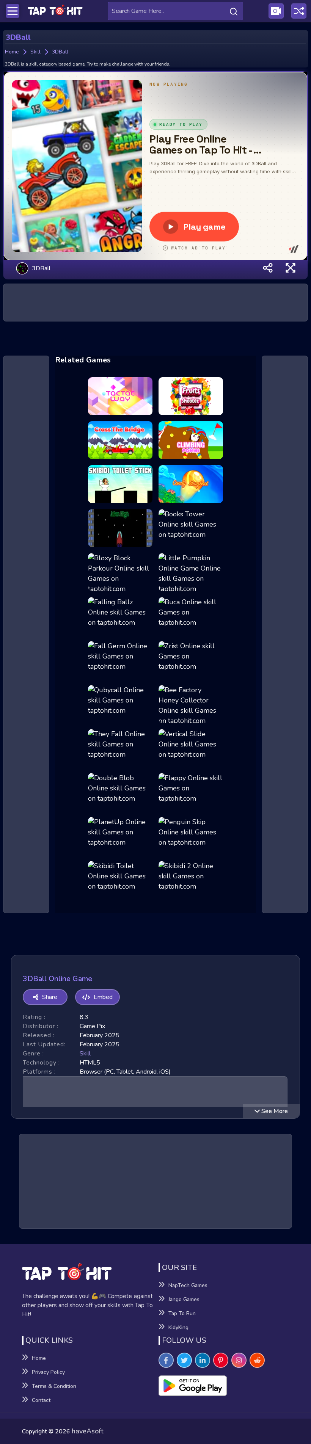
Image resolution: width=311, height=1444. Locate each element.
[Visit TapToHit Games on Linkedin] (202, 1360)
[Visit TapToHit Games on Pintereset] (220, 1360)
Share (49, 997)
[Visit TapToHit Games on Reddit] (257, 1360)
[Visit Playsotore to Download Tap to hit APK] (224, 1385)
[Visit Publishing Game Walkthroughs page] (276, 11)
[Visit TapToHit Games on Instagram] (239, 1360)
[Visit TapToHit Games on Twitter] (184, 1360)
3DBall (41, 268)
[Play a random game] (298, 11)
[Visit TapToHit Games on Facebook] (166, 1360)
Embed (103, 997)
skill (85, 1053)
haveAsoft (88, 1431)
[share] (267, 268)
